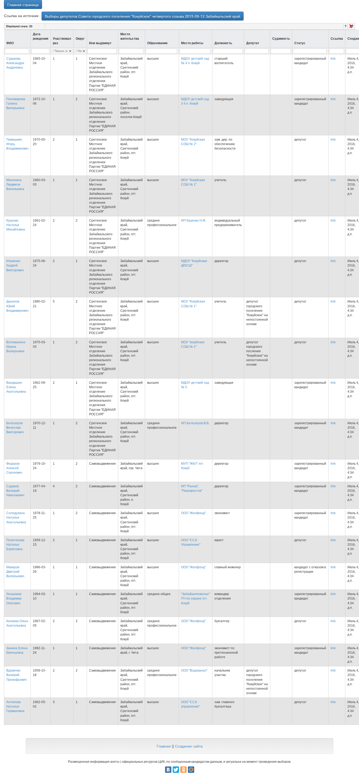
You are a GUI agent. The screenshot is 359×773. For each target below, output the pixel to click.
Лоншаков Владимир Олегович (14, 598)
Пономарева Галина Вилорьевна (15, 103)
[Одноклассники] (183, 769)
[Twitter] (176, 769)
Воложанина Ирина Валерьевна (15, 346)
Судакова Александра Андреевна (15, 63)
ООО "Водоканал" (194, 670)
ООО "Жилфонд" (193, 513)
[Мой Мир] (191, 769)
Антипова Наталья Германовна (15, 706)
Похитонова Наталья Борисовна (15, 544)
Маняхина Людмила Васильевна (15, 184)
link (333, 58)
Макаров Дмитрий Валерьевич (15, 571)
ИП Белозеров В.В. (195, 423)
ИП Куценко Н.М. (193, 220)
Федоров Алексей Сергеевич (14, 468)
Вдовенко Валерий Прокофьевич (16, 675)
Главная (164, 746)
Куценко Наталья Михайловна (15, 225)
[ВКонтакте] (168, 769)
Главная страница (23, 4)
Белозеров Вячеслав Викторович (15, 427)
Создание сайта (189, 746)
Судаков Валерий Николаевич (15, 490)
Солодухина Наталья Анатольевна (16, 517)
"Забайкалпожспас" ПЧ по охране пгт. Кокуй (195, 598)
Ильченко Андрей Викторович (15, 265)
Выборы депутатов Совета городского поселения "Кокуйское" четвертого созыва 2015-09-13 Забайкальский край (142, 16)
